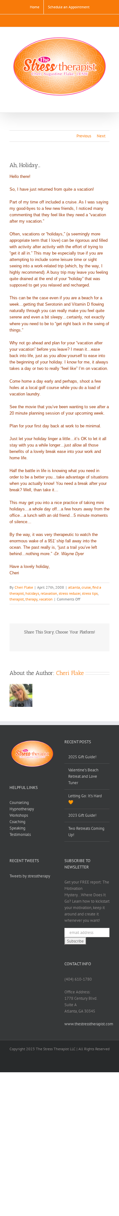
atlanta (74, 587)
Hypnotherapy (22, 809)
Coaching (17, 821)
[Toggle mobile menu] (106, 102)
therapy (31, 599)
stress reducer (69, 593)
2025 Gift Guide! (82, 757)
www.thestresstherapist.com (88, 1024)
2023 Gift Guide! (82, 815)
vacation (46, 599)
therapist (17, 599)
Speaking (17, 828)
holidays (32, 593)
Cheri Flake (24, 587)
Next (101, 136)
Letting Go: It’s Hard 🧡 (85, 799)
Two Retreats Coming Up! (86, 831)
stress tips (90, 593)
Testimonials (20, 834)
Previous (83, 136)
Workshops (19, 815)
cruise (86, 587)
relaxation (49, 593)
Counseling (19, 802)
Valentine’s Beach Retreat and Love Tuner (83, 776)
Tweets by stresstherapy (30, 876)
